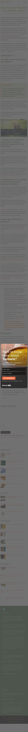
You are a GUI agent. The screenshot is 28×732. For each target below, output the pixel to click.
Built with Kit (6, 385)
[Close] (25, 345)
